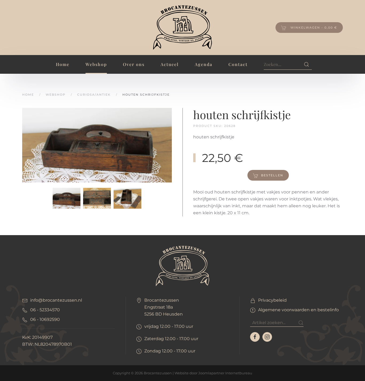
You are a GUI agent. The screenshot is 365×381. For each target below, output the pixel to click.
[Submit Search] (306, 64)
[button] (97, 145)
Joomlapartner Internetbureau (225, 373)
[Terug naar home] (182, 27)
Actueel (170, 64)
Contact (238, 64)
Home (62, 64)
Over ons (134, 64)
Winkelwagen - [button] (313, 27)
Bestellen (272, 175)
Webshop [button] (96, 64)
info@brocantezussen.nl (56, 300)
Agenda (203, 64)
